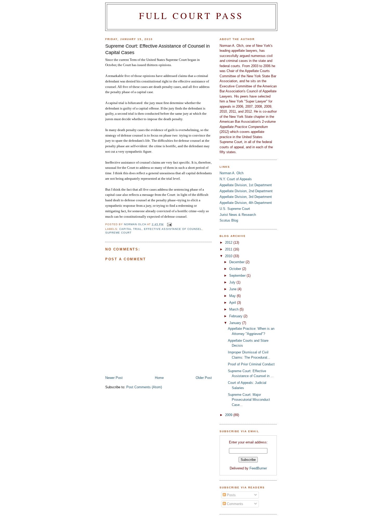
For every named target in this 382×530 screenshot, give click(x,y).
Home (159, 378)
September (238, 275)
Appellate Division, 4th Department (246, 203)
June (233, 289)
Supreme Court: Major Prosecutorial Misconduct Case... (249, 400)
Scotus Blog (229, 220)
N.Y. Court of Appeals (236, 179)
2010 (229, 256)
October (235, 269)
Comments (234, 504)
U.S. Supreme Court (235, 209)
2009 (229, 415)
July (232, 282)
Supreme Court (118, 232)
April (233, 303)
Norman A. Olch (231, 173)
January (235, 323)
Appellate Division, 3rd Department (246, 197)
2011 (229, 249)
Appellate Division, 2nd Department (246, 191)
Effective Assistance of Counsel (173, 229)
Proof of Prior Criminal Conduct (251, 364)
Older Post (204, 378)
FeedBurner (258, 468)
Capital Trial (130, 229)
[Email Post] (169, 224)
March (234, 309)
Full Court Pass (191, 16)
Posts (231, 495)
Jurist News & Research (238, 215)
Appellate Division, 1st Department (246, 185)
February (236, 316)
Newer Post (114, 378)
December (237, 262)
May (233, 296)
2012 (229, 242)
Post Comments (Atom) (144, 387)
